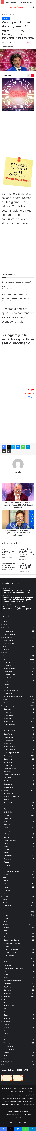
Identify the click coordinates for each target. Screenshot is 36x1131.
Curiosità (7, 815)
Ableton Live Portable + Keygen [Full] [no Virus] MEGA (8, 552)
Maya (6, 974)
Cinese (6, 946)
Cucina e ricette (8, 640)
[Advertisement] (18, 134)
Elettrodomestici (9, 634)
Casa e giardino (8, 628)
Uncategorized (7, 1062)
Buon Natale (8, 728)
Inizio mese (8, 778)
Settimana (7, 990)
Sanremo (7, 1052)
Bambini (6, 806)
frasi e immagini (8, 693)
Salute (5, 999)
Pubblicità (28, 1114)
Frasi (4, 659)
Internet (6, 1024)
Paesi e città (8, 856)
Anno (6, 931)
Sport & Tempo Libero (11, 871)
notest (5, 899)
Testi (5, 893)
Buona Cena (8, 743)
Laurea (6, 681)
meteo (6, 843)
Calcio (6, 1012)
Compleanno (8, 671)
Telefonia (7, 1037)
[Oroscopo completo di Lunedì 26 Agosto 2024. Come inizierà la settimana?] (18, 519)
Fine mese (7, 771)
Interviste (7, 884)
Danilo (6, 43)
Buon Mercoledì (9, 668)
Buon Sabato (8, 737)
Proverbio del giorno (11, 690)
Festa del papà (9, 765)
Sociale (6, 868)
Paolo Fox (7, 984)
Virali (5, 921)
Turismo (6, 874)
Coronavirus (8, 906)
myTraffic (6, 896)
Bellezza (7, 809)
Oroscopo (11, 14)
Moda (6, 846)
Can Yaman (8, 703)
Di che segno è (9, 955)
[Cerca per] (33, 7)
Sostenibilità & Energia (10, 1005)
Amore (6, 927)
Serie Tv (7, 1055)
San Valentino (8, 787)
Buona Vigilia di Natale (11, 753)
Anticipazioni (8, 1046)
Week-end (7, 993)
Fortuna (6, 962)
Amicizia (7, 662)
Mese (6, 977)
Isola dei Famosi (9, 1049)
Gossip (5, 699)
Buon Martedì (8, 721)
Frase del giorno (9, 675)
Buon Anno (8, 665)
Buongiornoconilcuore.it (12, 940)
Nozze (6, 852)
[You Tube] (20, 1122)
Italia (5, 912)
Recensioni (7, 890)
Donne (5, 646)
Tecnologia (6, 1021)
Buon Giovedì (8, 715)
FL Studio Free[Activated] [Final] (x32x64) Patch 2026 (25, 566)
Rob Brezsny (8, 987)
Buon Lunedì (8, 718)
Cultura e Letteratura (9, 643)
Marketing (7, 1027)
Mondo (6, 915)
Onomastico (8, 784)
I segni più (7, 965)
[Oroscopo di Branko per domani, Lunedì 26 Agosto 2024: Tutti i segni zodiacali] (18, 492)
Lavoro (6, 837)
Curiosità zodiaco (10, 952)
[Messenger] (18, 447)
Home (5, 14)
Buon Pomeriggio (10, 731)
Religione (7, 865)
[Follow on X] (9, 43)
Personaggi (6, 996)
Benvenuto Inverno (10, 709)
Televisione (6, 1043)
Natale (6, 687)
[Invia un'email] (10, 43)
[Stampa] (9, 451)
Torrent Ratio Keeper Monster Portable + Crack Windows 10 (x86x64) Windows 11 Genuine (26, 553)
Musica (5, 877)
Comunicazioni (7, 637)
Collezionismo (8, 812)
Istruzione (7, 834)
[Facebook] (4, 447)
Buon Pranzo (8, 734)
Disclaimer (18, 1117)
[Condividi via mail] (4, 451)
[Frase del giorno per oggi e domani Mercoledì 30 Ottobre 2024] (18, 1078)
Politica (6, 918)
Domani (6, 959)
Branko (6, 937)
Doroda (5, 653)
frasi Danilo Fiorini (10, 678)
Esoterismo (8, 818)
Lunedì (6, 684)
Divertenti (7, 909)
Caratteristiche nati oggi (12, 943)
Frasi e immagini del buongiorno (13, 696)
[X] (9, 447)
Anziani (5, 625)
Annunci (5, 621)
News (6, 887)
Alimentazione (9, 793)
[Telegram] (28, 447)
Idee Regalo (8, 831)
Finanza (5, 656)
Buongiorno (8, 759)
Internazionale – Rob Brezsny (13, 968)
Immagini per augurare (10, 706)
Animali (6, 799)
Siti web (7, 1034)
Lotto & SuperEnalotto (11, 840)
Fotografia (7, 824)
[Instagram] (25, 1122)
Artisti (6, 881)
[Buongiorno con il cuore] (18, 7)
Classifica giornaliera (11, 949)
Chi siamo (25, 1111)
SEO (5, 1030)
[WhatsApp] (23, 447)
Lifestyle (5, 790)
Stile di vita (6, 1018)
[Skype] (13, 447)
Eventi (6, 821)
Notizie (5, 902)
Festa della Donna (10, 768)
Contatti (18, 1108)
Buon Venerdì (8, 740)
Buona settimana (9, 749)
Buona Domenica (9, 746)
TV (5, 1040)
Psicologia (7, 859)
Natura (6, 849)
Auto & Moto (8, 803)
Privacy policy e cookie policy (15, 1114)
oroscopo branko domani (12, 980)
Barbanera (7, 934)
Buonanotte (8, 756)
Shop (4, 1002)
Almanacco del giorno (11, 796)
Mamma (7, 650)
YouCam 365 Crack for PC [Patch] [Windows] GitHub (9, 565)
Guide (6, 828)
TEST (4, 1058)
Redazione (17, 1111)
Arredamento (8, 631)
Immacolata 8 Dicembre (12, 774)
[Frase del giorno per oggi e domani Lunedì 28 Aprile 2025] (7, 1078)
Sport (4, 1008)
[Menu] (3, 7)
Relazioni (7, 862)
